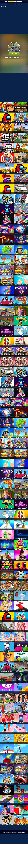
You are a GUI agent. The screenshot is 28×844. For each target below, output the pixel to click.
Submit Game (18, 4)
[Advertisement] (14, 21)
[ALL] (23, 4)
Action (5, 4)
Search (3, 6)
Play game (14, 53)
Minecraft (11, 4)
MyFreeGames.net (13, 832)
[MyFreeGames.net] (14, 1)
